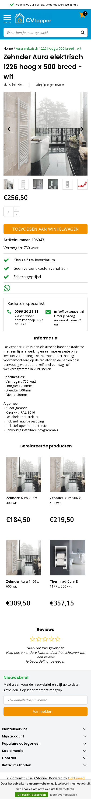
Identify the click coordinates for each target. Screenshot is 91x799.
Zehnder (17, 84)
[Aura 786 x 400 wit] (24, 474)
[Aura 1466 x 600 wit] (24, 557)
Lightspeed (76, 778)
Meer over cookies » (63, 794)
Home (8, 48)
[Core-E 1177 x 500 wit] (67, 557)
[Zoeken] (82, 32)
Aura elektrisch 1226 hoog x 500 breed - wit (48, 48)
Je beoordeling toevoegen (45, 661)
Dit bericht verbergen (32, 794)
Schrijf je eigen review (49, 85)
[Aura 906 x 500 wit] (67, 474)
